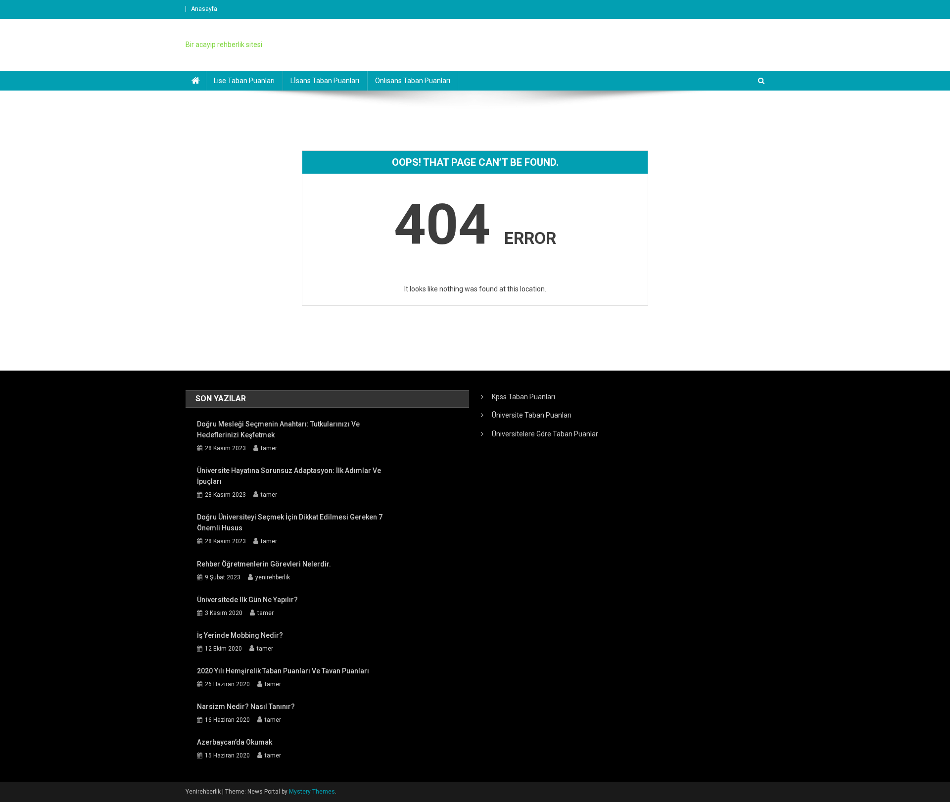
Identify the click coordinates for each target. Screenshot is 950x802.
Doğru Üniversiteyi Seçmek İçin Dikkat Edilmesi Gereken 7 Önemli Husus (289, 522)
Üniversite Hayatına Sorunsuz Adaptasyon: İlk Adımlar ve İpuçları (289, 476)
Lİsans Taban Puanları (324, 81)
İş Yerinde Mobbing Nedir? (240, 635)
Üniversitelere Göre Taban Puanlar (545, 434)
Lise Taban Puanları (244, 81)
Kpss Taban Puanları (523, 397)
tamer (269, 448)
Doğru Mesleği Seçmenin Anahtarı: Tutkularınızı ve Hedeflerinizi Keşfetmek (278, 429)
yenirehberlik (272, 577)
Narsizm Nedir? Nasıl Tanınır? (246, 706)
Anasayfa (204, 8)
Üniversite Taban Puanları (531, 415)
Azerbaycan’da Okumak (234, 742)
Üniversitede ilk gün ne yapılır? (247, 600)
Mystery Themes (312, 791)
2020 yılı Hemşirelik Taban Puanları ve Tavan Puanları (283, 671)
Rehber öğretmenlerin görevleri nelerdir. (264, 564)
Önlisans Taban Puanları (412, 81)
